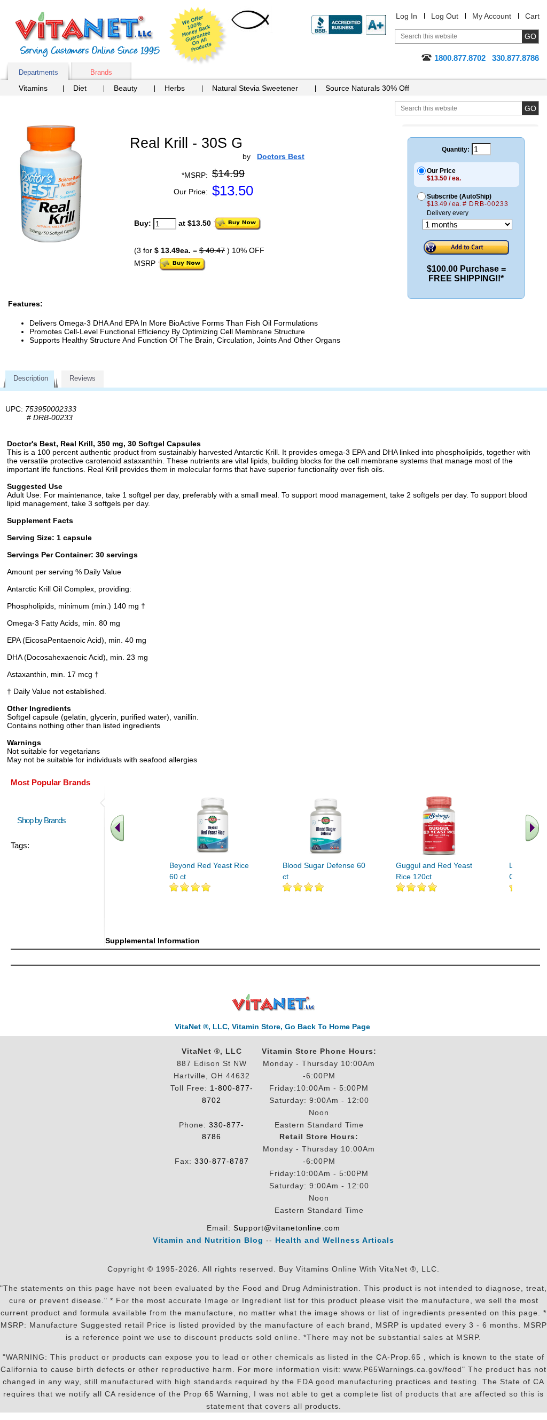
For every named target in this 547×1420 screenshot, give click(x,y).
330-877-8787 (221, 1161)
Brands (101, 72)
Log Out (444, 16)
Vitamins (33, 88)
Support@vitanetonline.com (286, 1228)
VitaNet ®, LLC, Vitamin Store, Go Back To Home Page (272, 1026)
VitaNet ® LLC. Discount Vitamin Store (273, 1003)
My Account (491, 16)
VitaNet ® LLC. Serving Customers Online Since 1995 (87, 34)
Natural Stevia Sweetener (255, 88)
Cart (532, 16)
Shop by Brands (44, 820)
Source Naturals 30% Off (367, 88)
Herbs (175, 88)
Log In (406, 16)
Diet (80, 88)
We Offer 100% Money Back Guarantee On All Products (198, 35)
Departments (38, 72)
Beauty (125, 88)
